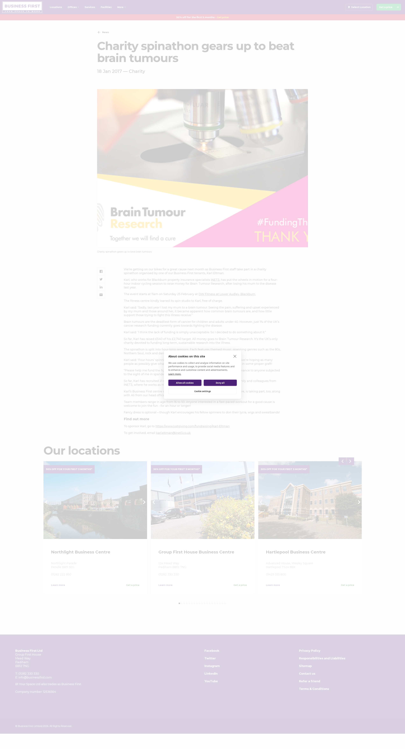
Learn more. (174, 374)
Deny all (220, 382)
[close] (234, 356)
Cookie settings (202, 391)
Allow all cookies (185, 382)
